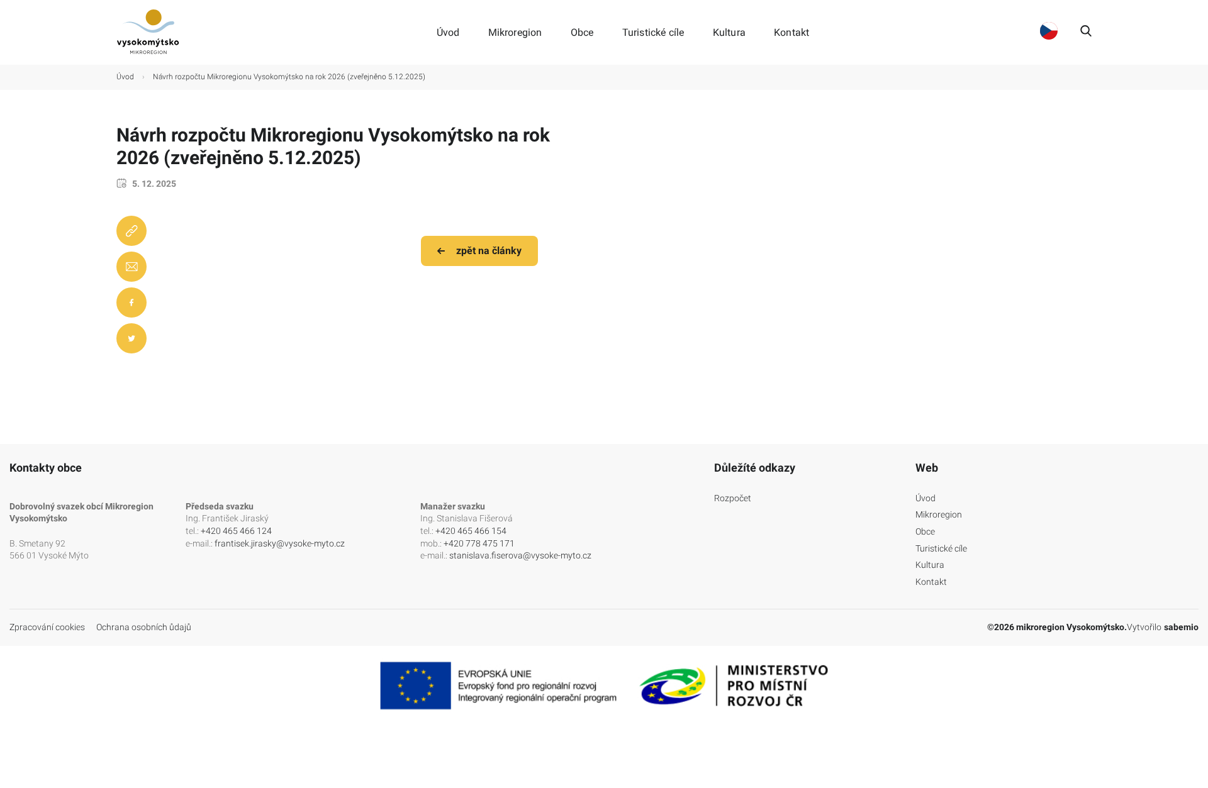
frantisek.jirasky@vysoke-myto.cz (280, 543)
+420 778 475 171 (479, 543)
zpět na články (489, 251)
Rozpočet (732, 498)
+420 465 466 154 (470, 531)
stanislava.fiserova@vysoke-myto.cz (520, 555)
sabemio (1181, 627)
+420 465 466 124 (236, 531)
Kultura (729, 33)
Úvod (448, 33)
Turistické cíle (653, 33)
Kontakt (791, 33)
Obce (582, 33)
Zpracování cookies (47, 627)
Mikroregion (515, 33)
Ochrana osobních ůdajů (143, 627)
